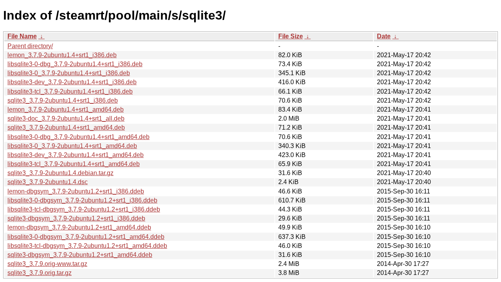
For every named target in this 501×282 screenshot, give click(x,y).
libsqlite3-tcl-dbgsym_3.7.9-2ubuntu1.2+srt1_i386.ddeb (83, 209)
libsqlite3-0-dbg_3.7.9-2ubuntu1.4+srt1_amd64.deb (78, 137)
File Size (290, 36)
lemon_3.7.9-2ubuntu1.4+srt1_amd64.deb (65, 109)
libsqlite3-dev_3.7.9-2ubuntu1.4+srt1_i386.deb (72, 82)
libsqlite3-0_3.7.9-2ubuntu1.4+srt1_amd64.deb (72, 146)
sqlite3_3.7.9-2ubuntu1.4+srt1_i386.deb (62, 100)
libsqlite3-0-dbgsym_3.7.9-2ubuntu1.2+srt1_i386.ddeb (82, 200)
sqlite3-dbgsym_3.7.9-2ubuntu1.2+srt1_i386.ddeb (76, 218)
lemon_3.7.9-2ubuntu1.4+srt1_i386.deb (62, 55)
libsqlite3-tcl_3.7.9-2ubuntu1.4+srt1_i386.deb (70, 91)
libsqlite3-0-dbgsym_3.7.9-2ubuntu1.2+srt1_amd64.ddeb (85, 236)
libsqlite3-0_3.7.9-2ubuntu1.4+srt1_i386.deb (68, 73)
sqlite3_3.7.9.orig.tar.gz (39, 272)
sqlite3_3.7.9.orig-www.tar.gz (47, 263)
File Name (22, 36)
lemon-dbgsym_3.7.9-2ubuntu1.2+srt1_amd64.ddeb (79, 227)
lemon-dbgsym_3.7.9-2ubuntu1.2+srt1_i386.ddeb (75, 191)
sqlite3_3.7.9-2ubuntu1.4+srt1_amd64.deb (66, 127)
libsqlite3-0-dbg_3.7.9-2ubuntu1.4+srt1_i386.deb (74, 64)
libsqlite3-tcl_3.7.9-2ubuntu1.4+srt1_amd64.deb (73, 164)
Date (384, 36)
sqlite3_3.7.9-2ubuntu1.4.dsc (47, 182)
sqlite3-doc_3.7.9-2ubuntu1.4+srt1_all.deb (65, 118)
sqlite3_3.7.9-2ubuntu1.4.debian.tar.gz (60, 173)
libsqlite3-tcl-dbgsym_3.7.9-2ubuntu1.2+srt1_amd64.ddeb (87, 245)
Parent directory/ (30, 46)
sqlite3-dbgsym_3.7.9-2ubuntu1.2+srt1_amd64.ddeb (79, 254)
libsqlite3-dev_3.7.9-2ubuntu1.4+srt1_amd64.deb (75, 155)
